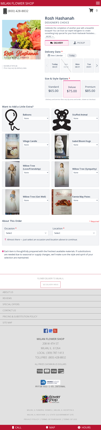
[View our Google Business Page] (50, 332)
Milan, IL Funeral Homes (39, 410)
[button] (93, 11)
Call (17, 427)
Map (51, 427)
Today (72, 55)
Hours (85, 427)
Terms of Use (70, 419)
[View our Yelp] (55, 332)
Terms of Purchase (51, 419)
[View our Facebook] (46, 332)
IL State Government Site (60, 414)
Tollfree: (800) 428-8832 (50, 357)
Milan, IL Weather (36, 414)
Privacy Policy (31, 419)
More (48, 36)
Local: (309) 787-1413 (50, 353)
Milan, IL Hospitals (64, 410)
